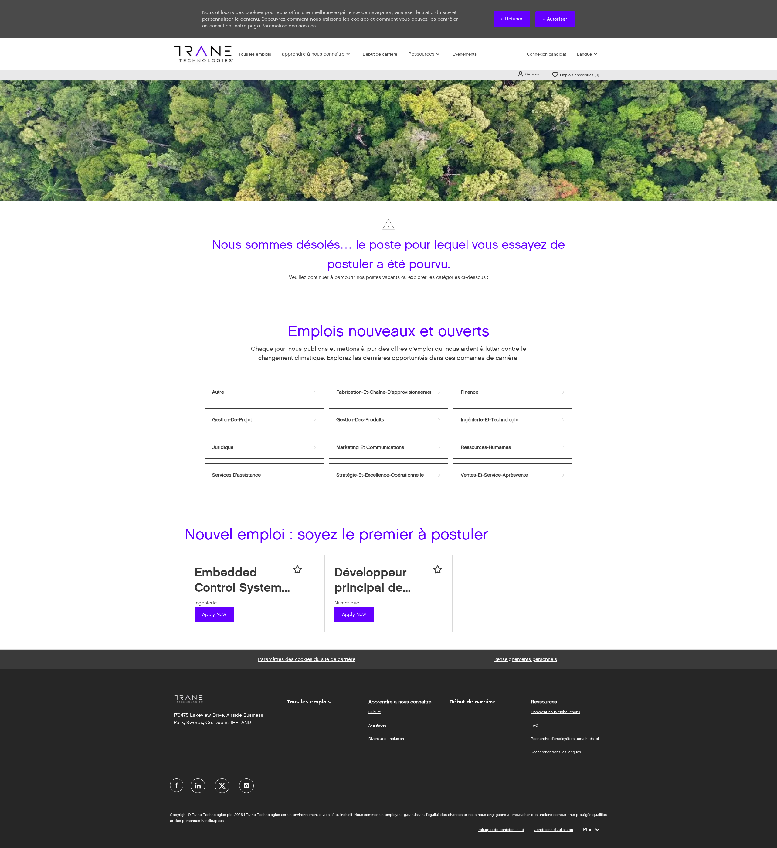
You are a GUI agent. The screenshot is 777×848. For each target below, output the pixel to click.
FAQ (534, 725)
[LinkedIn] (198, 785)
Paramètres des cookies (288, 26)
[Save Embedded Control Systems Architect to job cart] (297, 569)
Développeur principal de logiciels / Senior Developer (381, 580)
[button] (529, 74)
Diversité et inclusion (386, 738)
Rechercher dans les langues (556, 752)
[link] (264, 392)
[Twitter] (222, 785)
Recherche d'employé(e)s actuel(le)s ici (565, 738)
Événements (465, 54)
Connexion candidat (546, 54)
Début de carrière (380, 54)
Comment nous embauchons (555, 712)
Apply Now (214, 614)
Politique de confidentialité (501, 829)
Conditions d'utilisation (553, 829)
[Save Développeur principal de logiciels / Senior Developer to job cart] (438, 569)
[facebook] (176, 785)
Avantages (377, 725)
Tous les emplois (255, 54)
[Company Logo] (202, 53)
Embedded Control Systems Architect (241, 580)
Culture (374, 712)
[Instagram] (246, 785)
